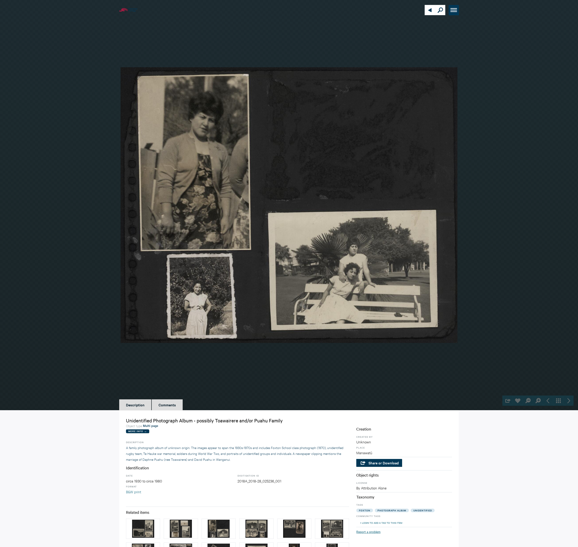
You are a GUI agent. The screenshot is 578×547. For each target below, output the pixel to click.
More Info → (137, 431)
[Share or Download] (507, 401)
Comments (167, 404)
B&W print (133, 491)
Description (135, 404)
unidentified (422, 510)
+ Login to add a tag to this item (381, 522)
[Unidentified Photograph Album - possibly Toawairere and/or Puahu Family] (143, 529)
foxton (364, 510)
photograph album (392, 510)
